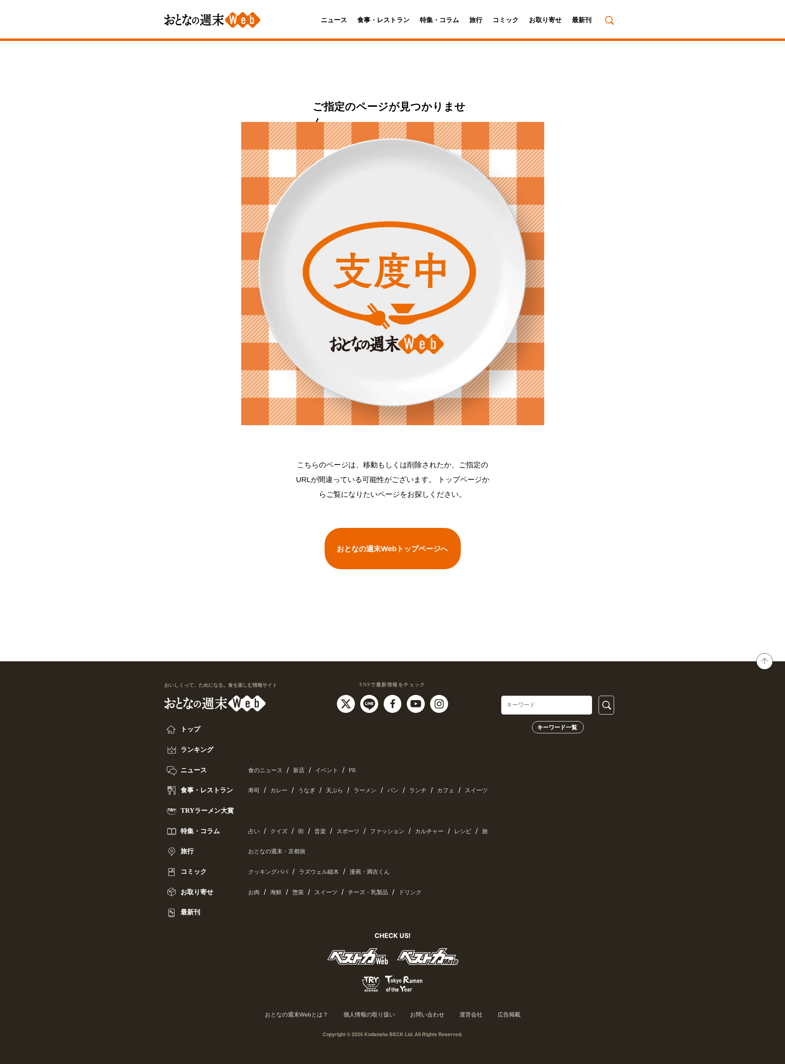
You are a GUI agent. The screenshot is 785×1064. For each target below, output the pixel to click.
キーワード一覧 (557, 727)
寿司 (254, 790)
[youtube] (416, 703)
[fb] (393, 703)
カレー (278, 790)
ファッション (387, 831)
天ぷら (334, 790)
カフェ (445, 790)
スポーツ (347, 831)
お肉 (254, 892)
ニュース (334, 19)
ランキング (196, 749)
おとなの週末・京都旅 (276, 851)
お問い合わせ (427, 1014)
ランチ (417, 790)
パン (393, 790)
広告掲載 (509, 1014)
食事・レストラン (383, 19)
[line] (370, 703)
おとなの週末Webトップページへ (392, 549)
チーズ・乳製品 (368, 892)
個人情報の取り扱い (369, 1014)
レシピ (462, 831)
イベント (326, 770)
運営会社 (471, 1014)
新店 (299, 770)
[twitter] (347, 703)
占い (254, 831)
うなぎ (306, 790)
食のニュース (265, 770)
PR (352, 770)
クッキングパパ (268, 872)
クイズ (278, 831)
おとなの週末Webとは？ (296, 1014)
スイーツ (476, 790)
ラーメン (365, 790)
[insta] (439, 703)
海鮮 (276, 892)
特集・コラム (439, 19)
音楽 (320, 831)
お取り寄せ (545, 19)
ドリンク (410, 892)
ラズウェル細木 (319, 872)
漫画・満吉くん (370, 872)
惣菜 (298, 892)
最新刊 (582, 19)
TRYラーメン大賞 (206, 810)
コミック (506, 19)
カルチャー (429, 831)
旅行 (475, 19)
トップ (189, 729)
